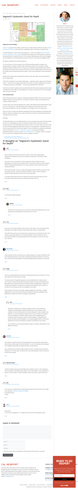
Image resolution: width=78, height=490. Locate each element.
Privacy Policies (24, 484)
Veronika (8, 336)
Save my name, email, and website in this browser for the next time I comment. (24, 451)
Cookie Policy (32, 484)
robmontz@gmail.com (29, 131)
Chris (7, 404)
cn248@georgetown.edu (51, 469)
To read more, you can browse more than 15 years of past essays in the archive (65, 48)
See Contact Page (49, 479)
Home (36, 5)
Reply (6, 181)
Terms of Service (41, 484)
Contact (72, 5)
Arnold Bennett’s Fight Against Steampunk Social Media (16, 137)
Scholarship (44, 5)
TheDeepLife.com (67, 53)
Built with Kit (64, 485)
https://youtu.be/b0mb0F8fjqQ (20, 391)
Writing (53, 5)
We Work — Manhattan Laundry (22, 130)
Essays (60, 5)
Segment (5, 47)
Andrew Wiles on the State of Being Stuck (13, 136)
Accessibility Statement (52, 484)
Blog (7, 13)
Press (65, 5)
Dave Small (9, 248)
